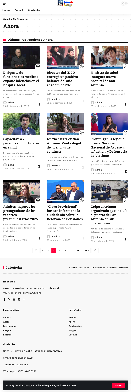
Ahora (73, 267)
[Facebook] (4, 299)
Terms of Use (69, 385)
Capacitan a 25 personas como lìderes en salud (21, 143)
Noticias (84, 267)
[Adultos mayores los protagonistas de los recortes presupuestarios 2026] (21, 191)
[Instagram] (14, 299)
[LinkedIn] (24, 299)
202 (87, 250)
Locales (112, 267)
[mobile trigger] (6, 3)
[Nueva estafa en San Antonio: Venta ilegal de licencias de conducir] (65, 124)
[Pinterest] (19, 299)
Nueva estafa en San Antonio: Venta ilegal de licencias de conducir (64, 145)
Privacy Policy (49, 385)
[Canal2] (65, 3)
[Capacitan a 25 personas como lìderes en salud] (21, 124)
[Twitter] (9, 299)
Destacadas (98, 267)
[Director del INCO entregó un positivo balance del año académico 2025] (65, 57)
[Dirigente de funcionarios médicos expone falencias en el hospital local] (21, 57)
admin (11, 102)
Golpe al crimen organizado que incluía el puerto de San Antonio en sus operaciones (109, 215)
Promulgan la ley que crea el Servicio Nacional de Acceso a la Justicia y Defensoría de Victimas (109, 147)
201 (78, 250)
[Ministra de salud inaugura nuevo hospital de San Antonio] (109, 57)
